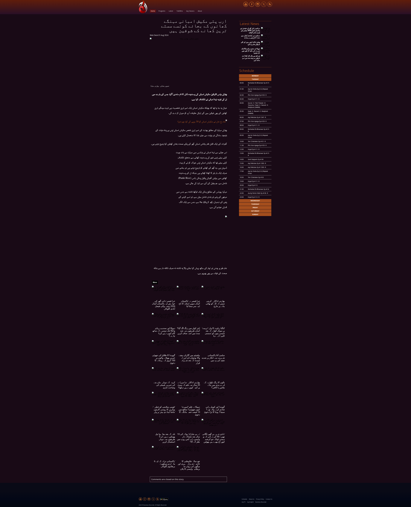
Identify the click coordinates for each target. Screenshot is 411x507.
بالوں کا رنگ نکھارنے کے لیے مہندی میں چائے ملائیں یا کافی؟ (214, 385)
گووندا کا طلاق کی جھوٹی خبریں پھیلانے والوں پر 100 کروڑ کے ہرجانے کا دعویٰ (163, 359)
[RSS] (269, 8)
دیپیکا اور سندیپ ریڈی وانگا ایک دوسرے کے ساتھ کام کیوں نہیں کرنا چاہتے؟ (163, 332)
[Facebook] (251, 8)
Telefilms (179, 11)
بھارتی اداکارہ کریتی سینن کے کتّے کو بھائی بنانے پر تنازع (215, 304)
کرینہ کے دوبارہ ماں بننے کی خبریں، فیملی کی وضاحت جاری (164, 385)
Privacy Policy (260, 499)
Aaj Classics (190, 11)
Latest (171, 11)
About (200, 11)
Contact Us (269, 499)
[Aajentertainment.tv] (143, 6)
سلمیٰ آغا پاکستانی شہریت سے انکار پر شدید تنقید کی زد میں (213, 358)
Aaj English (250, 502)
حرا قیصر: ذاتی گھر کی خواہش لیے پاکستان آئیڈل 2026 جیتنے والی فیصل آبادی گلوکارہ (163, 305)
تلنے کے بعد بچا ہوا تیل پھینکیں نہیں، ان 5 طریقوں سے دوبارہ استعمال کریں (165, 438)
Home (153, 11)
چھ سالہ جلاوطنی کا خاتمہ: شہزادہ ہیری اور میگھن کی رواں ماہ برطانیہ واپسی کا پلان (189, 465)
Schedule (244, 499)
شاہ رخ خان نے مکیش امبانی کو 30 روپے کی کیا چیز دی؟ (202, 121)
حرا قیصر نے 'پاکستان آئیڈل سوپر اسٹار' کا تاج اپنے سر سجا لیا (189, 304)
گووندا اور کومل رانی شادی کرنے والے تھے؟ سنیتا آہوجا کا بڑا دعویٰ (214, 409)
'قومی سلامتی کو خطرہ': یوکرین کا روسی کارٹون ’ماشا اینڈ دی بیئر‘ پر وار (164, 409)
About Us (251, 499)
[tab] (255, 76)
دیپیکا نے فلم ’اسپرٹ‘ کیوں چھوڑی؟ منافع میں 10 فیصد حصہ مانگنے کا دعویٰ (189, 410)
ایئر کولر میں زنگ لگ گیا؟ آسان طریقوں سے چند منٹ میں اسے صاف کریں (188, 331)
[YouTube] (245, 8)
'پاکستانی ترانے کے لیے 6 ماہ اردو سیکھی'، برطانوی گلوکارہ (164, 464)
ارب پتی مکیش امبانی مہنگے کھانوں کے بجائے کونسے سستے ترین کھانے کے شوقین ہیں (194, 25)
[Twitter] (263, 8)
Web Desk (154, 35)
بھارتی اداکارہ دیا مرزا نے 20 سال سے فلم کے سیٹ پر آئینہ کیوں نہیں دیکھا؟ (188, 385)
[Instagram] (257, 8)
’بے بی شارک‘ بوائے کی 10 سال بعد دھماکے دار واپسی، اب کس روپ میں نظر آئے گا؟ (188, 438)
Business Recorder (261, 502)
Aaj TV (243, 502)
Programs (161, 11)
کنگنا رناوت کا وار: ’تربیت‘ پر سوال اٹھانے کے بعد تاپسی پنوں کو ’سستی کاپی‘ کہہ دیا (213, 332)
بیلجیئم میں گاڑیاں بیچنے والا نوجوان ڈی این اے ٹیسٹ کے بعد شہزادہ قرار (189, 359)
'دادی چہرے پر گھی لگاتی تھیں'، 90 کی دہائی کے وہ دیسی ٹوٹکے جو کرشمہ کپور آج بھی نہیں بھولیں (213, 438)
